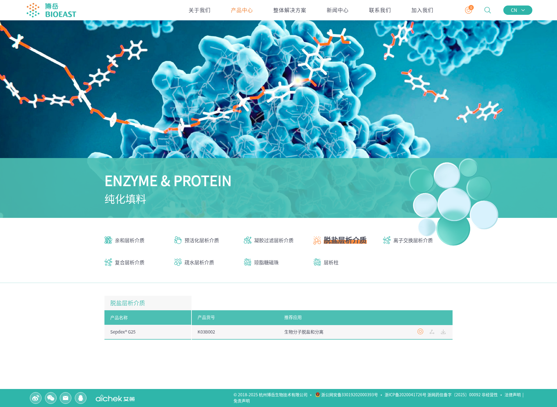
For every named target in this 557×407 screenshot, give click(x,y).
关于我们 (200, 10)
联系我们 (380, 10)
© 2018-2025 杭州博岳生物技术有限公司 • (274, 395)
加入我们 (422, 10)
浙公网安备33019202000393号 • (352, 395)
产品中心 (242, 10)
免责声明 (243, 401)
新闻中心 (338, 10)
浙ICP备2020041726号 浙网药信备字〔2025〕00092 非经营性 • (444, 395)
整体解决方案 (289, 10)
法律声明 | (514, 395)
